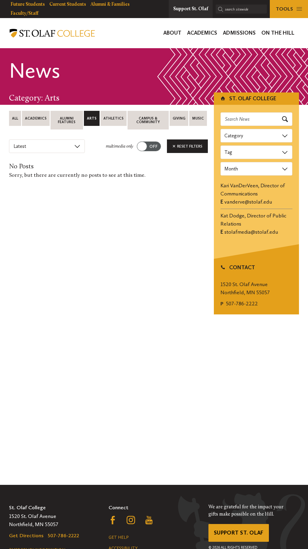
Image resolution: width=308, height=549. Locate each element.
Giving (179, 118)
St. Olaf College (252, 98)
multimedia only (119, 146)
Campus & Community (148, 120)
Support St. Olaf (238, 532)
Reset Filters (189, 146)
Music (198, 118)
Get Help (118, 537)
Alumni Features (66, 120)
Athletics (113, 118)
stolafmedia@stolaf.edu (251, 232)
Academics (36, 118)
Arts (92, 118)
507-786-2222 (242, 303)
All (15, 118)
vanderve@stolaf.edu (248, 201)
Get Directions (26, 535)
